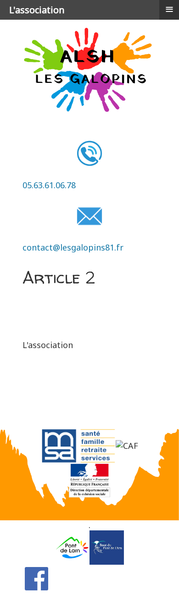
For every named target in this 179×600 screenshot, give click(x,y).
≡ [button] (169, 9)
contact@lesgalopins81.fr (72, 247)
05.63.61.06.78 (49, 185)
